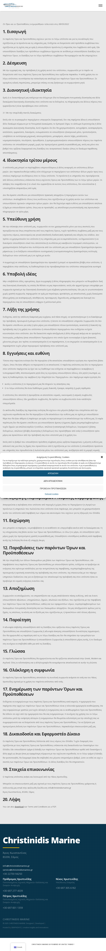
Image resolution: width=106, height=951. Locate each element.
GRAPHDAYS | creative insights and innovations (29, 927)
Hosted (6, 927)
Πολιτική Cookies (51, 494)
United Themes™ (67, 944)
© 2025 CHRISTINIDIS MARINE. (14, 923)
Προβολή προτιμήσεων (53, 488)
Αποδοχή (53, 473)
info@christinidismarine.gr (16, 865)
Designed (30, 923)
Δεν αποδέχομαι (53, 481)
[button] (101, 457)
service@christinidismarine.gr (18, 869)
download (19, 806)
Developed (39, 923)
